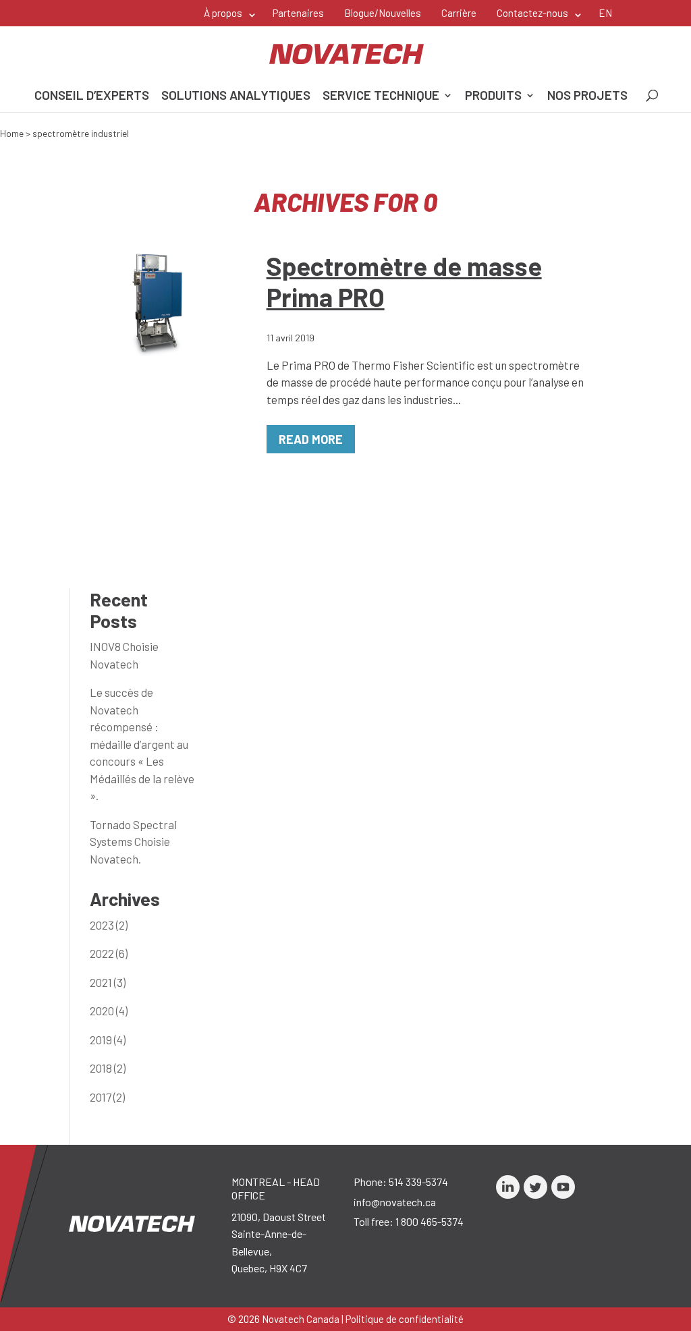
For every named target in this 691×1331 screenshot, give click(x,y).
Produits (493, 96)
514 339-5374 (418, 1181)
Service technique (381, 96)
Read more (311, 439)
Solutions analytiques (235, 96)
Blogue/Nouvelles (382, 13)
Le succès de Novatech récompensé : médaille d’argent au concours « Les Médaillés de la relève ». (142, 743)
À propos (223, 13)
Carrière (458, 13)
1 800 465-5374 (429, 1221)
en (605, 13)
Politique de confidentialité (405, 1319)
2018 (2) (108, 1068)
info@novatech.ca (395, 1201)
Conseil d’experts (91, 96)
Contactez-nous (532, 13)
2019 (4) (108, 1039)
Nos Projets (587, 96)
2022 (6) (109, 953)
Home (12, 133)
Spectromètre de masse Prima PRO (404, 281)
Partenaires (298, 13)
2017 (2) (107, 1097)
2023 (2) (109, 925)
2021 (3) (108, 982)
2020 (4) (109, 1010)
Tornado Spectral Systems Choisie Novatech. (133, 842)
